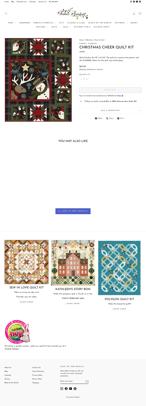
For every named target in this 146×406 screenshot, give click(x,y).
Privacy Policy (37, 375)
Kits (61, 23)
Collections (89, 40)
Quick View (21, 178)
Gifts (54, 27)
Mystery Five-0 (82, 27)
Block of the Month (100, 23)
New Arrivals (99, 40)
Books (134, 23)
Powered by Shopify (73, 397)
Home (7, 2)
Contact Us (42, 2)
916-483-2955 (53, 2)
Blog (12, 2)
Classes (7, 379)
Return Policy (37, 379)
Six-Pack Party (102, 27)
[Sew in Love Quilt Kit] (26, 262)
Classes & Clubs (76, 23)
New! (11, 23)
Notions (41, 27)
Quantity (85, 74)
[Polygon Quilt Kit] (119, 268)
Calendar (32, 2)
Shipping (82, 69)
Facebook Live (22, 2)
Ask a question (110, 110)
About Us (8, 367)
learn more (73, 303)
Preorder (24, 23)
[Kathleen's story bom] (73, 263)
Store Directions (38, 371)
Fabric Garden (88, 43)
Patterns (120, 23)
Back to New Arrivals (75, 211)
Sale (66, 27)
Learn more (26, 302)
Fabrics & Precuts (43, 23)
